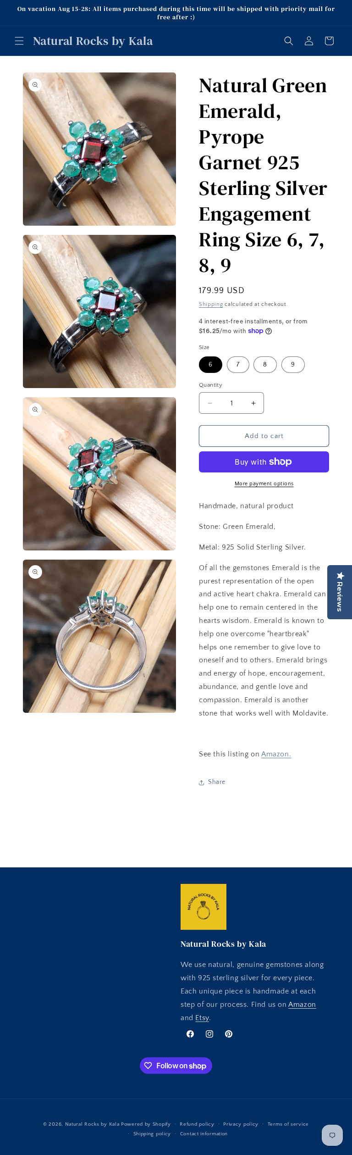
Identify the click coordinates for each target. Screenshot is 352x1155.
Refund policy (197, 1124)
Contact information (204, 1134)
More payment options (264, 484)
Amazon (302, 1004)
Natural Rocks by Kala (92, 1124)
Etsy (202, 1018)
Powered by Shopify (146, 1124)
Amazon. (276, 754)
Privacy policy (240, 1124)
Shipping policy (152, 1134)
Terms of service (288, 1124)
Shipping (211, 304)
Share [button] (217, 782)
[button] (19, 41)
